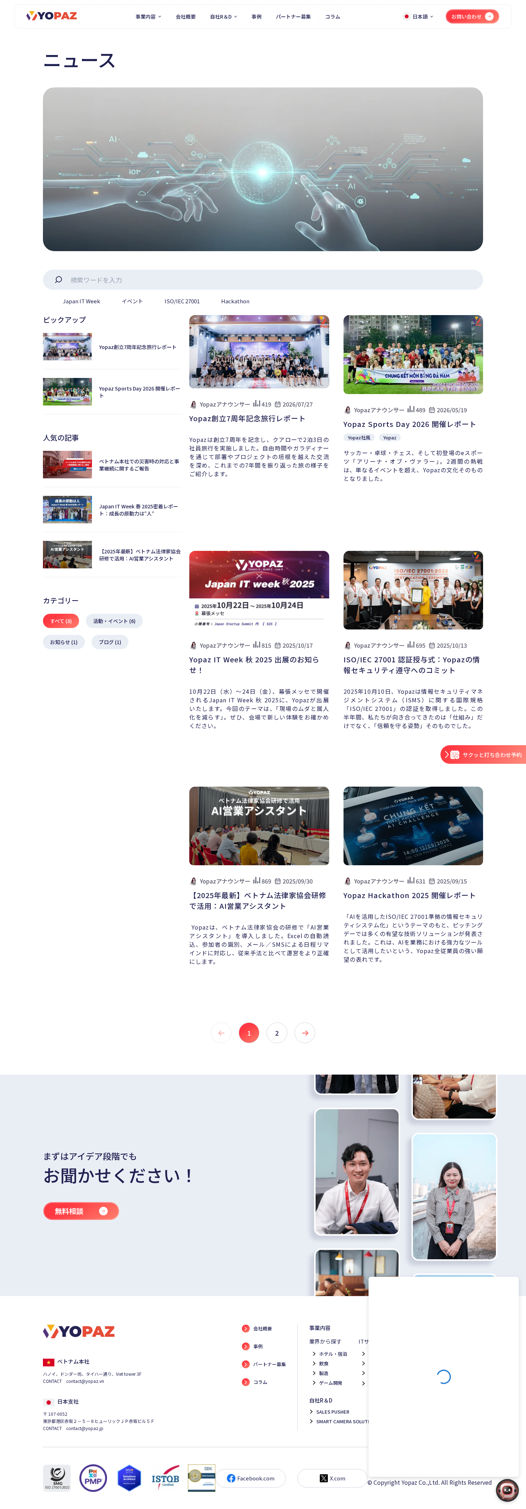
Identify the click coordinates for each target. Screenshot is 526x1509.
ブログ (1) (110, 642)
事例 (257, 16)
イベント (132, 301)
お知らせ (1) (64, 642)
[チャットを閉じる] (509, 1288)
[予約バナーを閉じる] (447, 755)
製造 (323, 1373)
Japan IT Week (81, 301)
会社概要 (186, 16)
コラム (332, 16)
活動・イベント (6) (114, 620)
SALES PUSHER (332, 1411)
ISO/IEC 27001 (182, 301)
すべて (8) (61, 620)
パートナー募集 (293, 16)
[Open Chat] (507, 1490)
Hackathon (235, 301)
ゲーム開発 (330, 1382)
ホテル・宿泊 (333, 1353)
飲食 (323, 1363)
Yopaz (389, 437)
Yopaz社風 (359, 437)
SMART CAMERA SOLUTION (346, 1421)
